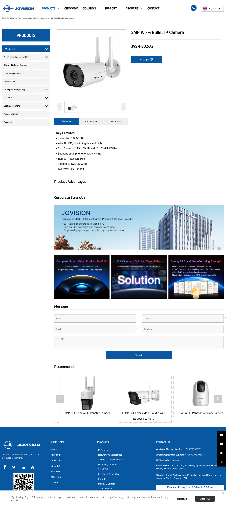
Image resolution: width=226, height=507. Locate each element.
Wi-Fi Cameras (40, 18)
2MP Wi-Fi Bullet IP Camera (62, 18)
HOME (5, 18)
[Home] (18, 8)
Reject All (182, 498)
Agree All (205, 498)
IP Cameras (27, 18)
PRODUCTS (15, 18)
